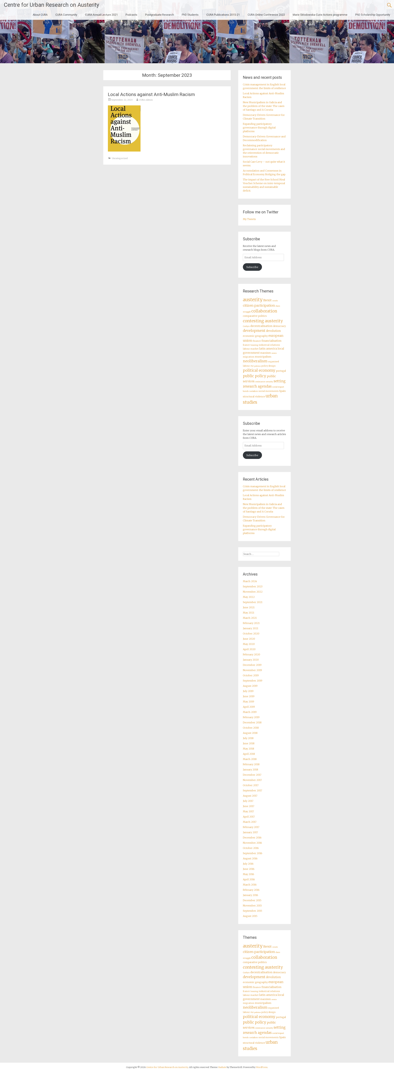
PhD (252, 366)
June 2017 (248, 806)
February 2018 (251, 764)
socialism (253, 391)
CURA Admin (146, 99)
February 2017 (251, 827)
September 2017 (252, 790)
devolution (273, 331)
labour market (251, 348)
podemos (257, 366)
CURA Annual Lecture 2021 (101, 14)
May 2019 (248, 701)
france (246, 345)
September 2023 (252, 586)
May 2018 (248, 748)
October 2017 (251, 785)
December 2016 (252, 837)
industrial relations (269, 345)
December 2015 (252, 900)
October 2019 (251, 675)
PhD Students (190, 14)
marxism (265, 352)
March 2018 (250, 759)
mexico (274, 353)
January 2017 (250, 832)
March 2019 (250, 712)
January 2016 (250, 895)
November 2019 (252, 670)
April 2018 (249, 753)
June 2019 (248, 696)
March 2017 (249, 821)
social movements (269, 391)
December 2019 (252, 664)
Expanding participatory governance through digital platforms (259, 127)
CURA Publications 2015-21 (223, 14)
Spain (282, 391)
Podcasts (131, 14)
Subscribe (252, 267)
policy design (268, 365)
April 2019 (249, 706)
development (254, 330)
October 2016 (251, 848)
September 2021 (252, 602)
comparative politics (255, 315)
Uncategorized (120, 158)
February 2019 (251, 717)
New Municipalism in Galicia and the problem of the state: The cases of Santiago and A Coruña (263, 106)
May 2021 (248, 612)
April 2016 (249, 879)
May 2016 (248, 874)
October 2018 (251, 727)
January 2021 (250, 628)
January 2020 (251, 659)
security (269, 381)
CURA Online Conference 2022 (266, 14)
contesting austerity (263, 320)
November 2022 (253, 591)
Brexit (267, 300)
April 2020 (249, 649)
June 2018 (248, 743)
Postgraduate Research (159, 14)
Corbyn (246, 326)
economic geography (255, 335)
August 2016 (250, 858)
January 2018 (250, 769)
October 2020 (251, 633)
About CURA (40, 14)
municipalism (263, 356)
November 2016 (252, 842)
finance (257, 341)
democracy (279, 326)
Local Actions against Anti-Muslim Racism (151, 94)
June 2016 (248, 868)
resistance (260, 381)
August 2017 (250, 795)
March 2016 (250, 884)
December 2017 (252, 774)
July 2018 (248, 738)
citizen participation (259, 305)
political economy (259, 370)
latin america (268, 348)
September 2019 (252, 680)
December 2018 (252, 722)
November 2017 (252, 780)
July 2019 (248, 691)
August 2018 (250, 732)
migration (248, 356)
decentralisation (261, 326)
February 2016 (251, 889)
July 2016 (248, 863)
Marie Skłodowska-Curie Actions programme (320, 14)
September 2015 (252, 910)
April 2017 (249, 816)
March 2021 (250, 617)
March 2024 (250, 581)
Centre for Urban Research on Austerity (51, 5)
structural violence (254, 396)
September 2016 (252, 853)
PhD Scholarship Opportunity (372, 14)
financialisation (271, 340)
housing (254, 345)
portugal (281, 370)
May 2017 (248, 811)
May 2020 (249, 644)
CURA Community (66, 14)
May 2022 (249, 596)
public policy (254, 376)
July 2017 (248, 800)
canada (275, 301)
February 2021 (251, 623)
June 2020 (249, 638)
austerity (253, 299)
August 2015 (250, 916)
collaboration (264, 311)
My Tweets (249, 219)
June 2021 (249, 607)
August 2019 (250, 685)
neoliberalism (255, 361)
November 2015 (252, 905)
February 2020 (251, 654)
